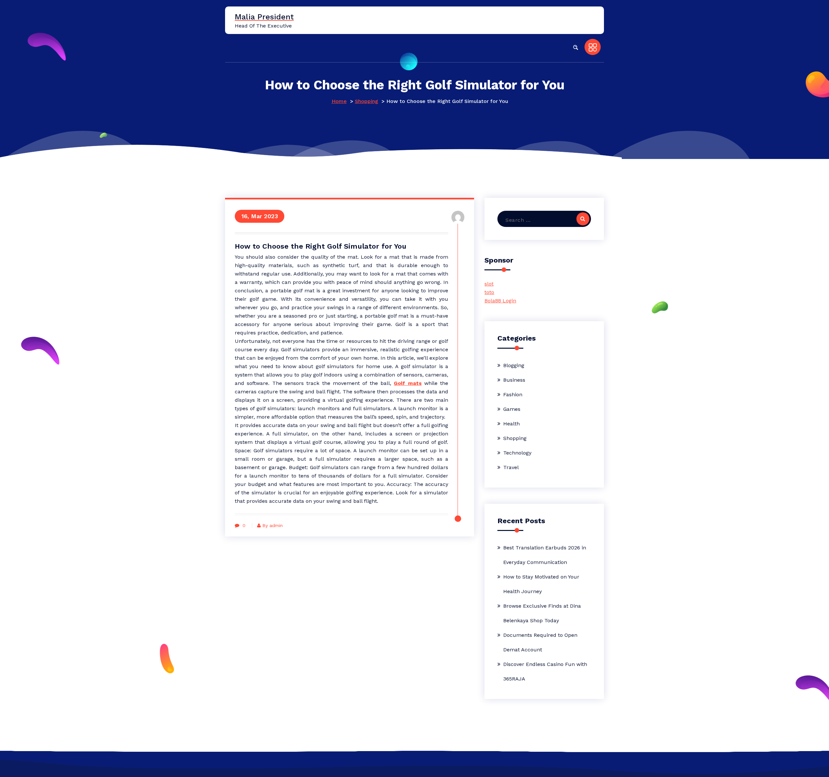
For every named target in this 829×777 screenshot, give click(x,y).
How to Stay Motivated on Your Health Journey (541, 584)
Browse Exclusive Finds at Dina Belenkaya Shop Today (542, 613)
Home (339, 101)
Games (511, 409)
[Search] (582, 218)
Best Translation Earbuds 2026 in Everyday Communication (544, 555)
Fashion (512, 394)
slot (489, 284)
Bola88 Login (500, 301)
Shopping (366, 101)
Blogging (513, 365)
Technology (517, 453)
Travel (511, 467)
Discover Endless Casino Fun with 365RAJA (545, 671)
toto (489, 292)
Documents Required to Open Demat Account (540, 642)
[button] (575, 47)
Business (514, 380)
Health (511, 424)
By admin (272, 525)
